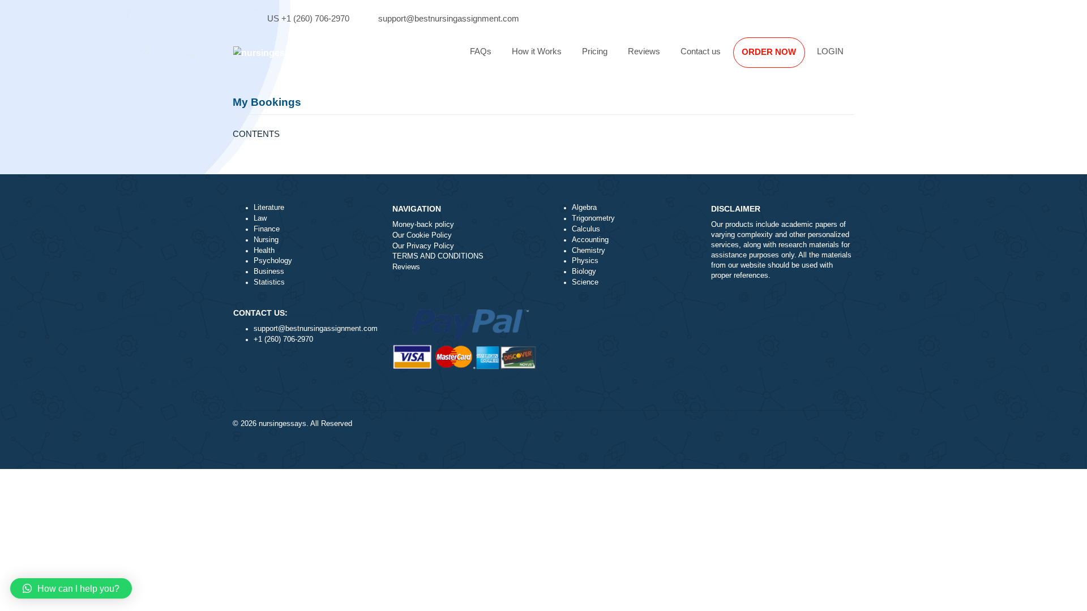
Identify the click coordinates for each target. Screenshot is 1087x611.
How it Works (537, 51)
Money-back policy (423, 225)
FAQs (480, 51)
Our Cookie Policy (422, 235)
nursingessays (282, 424)
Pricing (594, 51)
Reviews (644, 51)
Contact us (701, 51)
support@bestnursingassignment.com (448, 18)
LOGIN (830, 51)
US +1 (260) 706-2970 (308, 18)
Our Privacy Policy (423, 246)
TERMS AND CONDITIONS (437, 256)
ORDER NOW (769, 52)
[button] (71, 588)
